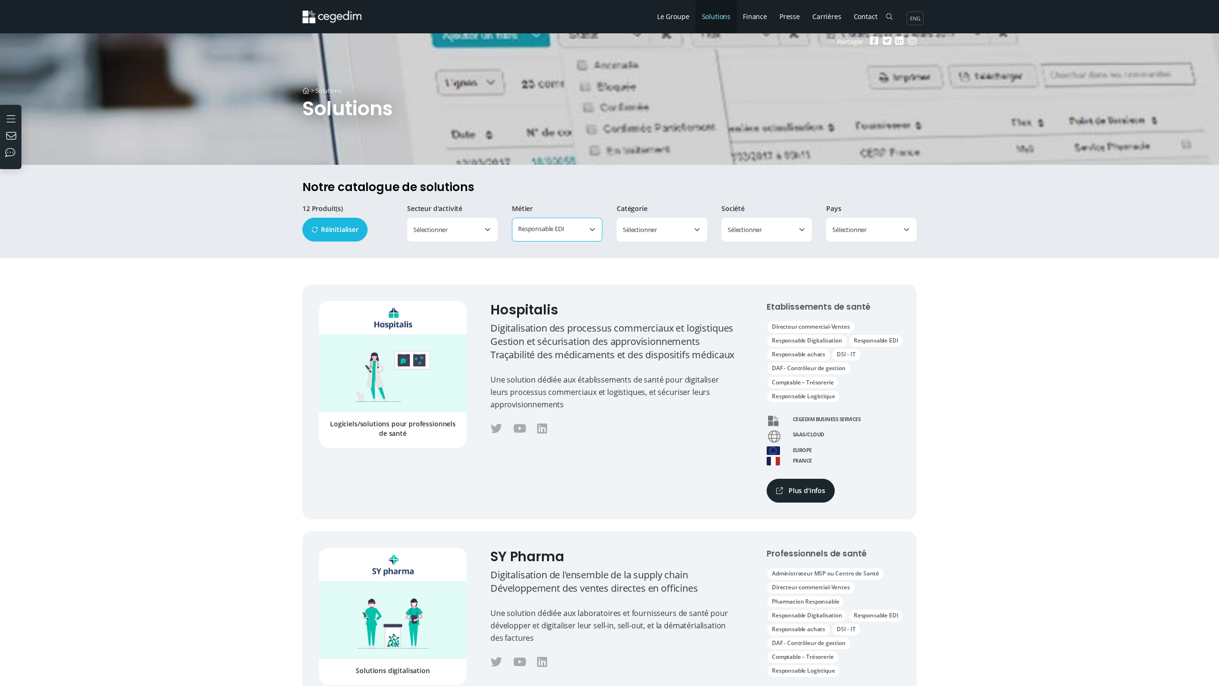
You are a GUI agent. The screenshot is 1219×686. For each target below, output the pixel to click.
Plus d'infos (806, 490)
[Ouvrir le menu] (12, 118)
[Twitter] (885, 41)
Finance (755, 16)
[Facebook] (873, 41)
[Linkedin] (898, 41)
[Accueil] (306, 90)
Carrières (826, 16)
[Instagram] (911, 41)
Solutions (716, 16)
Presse (789, 16)
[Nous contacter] (12, 136)
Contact (866, 16)
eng (915, 18)
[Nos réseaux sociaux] (12, 153)
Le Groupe (673, 16)
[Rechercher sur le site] (889, 16)
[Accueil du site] (339, 12)
